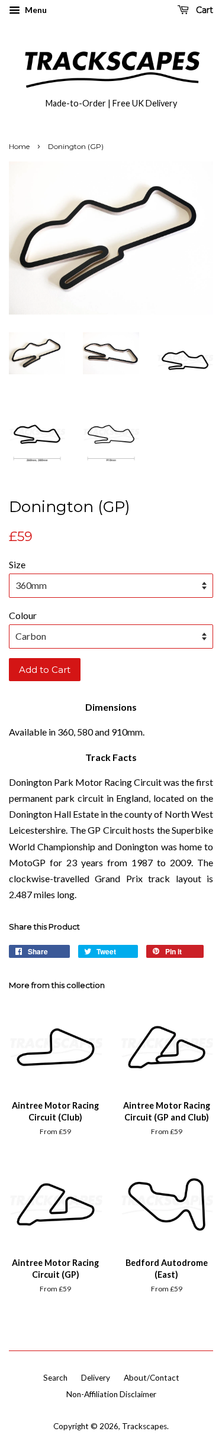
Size (17, 564)
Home (19, 146)
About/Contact (151, 1377)
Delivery (95, 1377)
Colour (23, 615)
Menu (35, 10)
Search (55, 1377)
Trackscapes (144, 1426)
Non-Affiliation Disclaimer (111, 1394)
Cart (203, 10)
